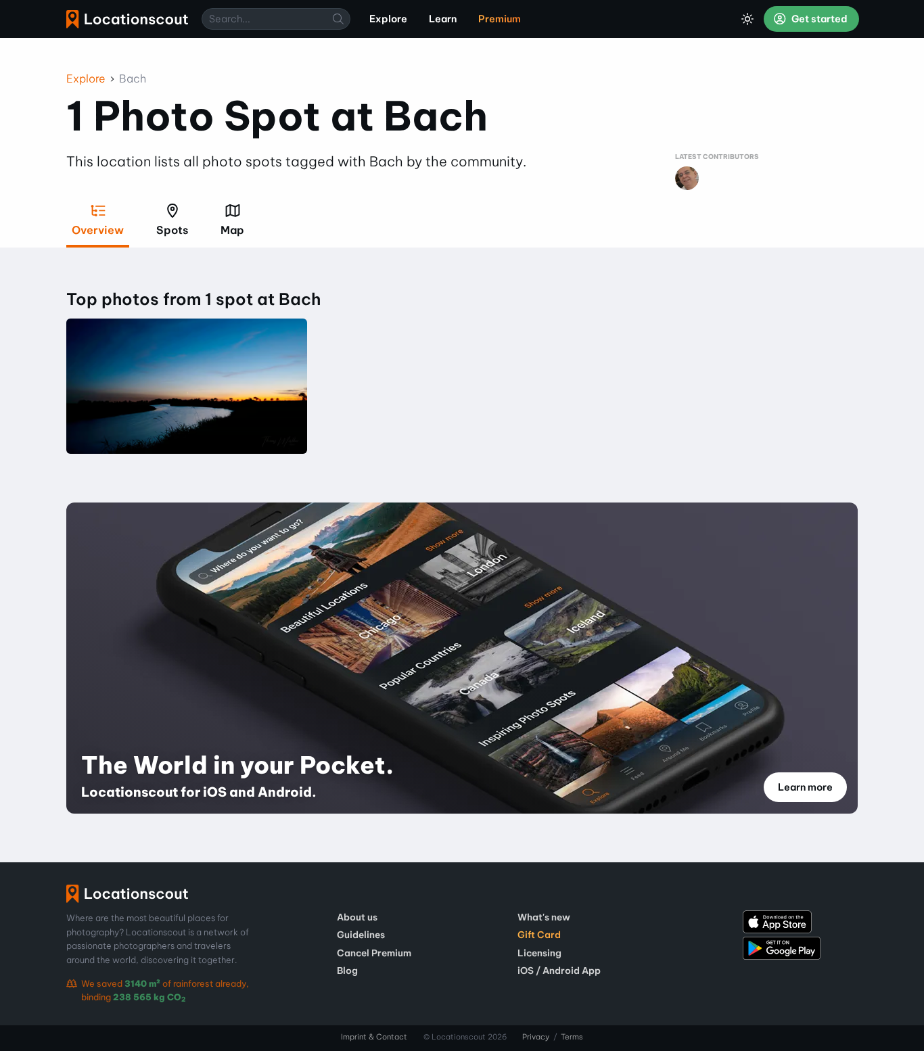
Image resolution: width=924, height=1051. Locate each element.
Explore (86, 78)
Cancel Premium (374, 953)
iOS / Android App (559, 970)
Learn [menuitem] (443, 19)
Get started (818, 19)
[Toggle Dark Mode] (747, 19)
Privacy (535, 1037)
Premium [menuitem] (499, 19)
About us (357, 917)
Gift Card (539, 935)
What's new (543, 917)
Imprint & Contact (374, 1037)
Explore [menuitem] (388, 19)
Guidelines (361, 935)
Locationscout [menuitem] (127, 19)
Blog (347, 970)
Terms (572, 1037)
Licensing (539, 953)
